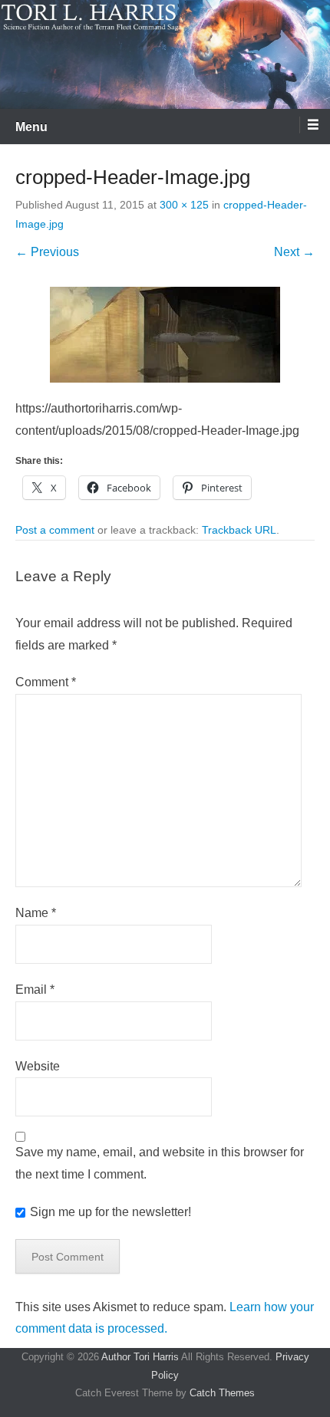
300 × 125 (184, 205)
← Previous (47, 251)
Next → (294, 251)
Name (35, 912)
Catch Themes (222, 1393)
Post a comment (54, 530)
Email (34, 989)
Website (37, 1066)
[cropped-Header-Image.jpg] (165, 335)
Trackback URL (239, 530)
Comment (45, 682)
